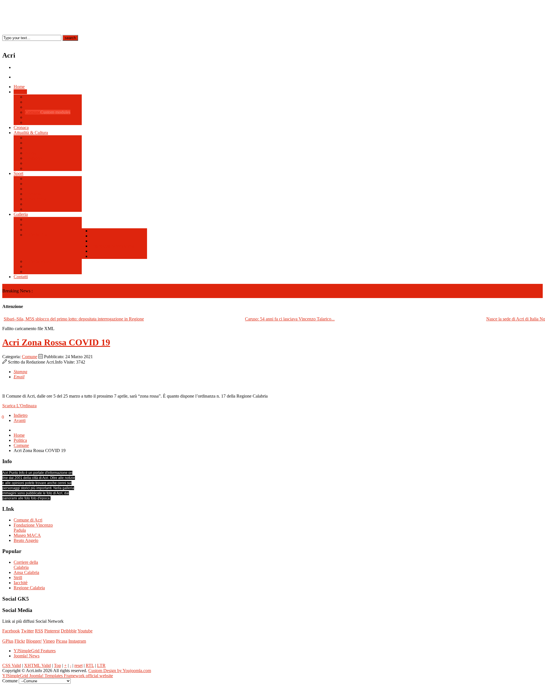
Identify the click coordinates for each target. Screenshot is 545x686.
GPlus (7, 641)
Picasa (61, 641)
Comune (29, 356)
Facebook (11, 630)
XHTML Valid (37, 665)
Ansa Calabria (26, 572)
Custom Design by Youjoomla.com (119, 670)
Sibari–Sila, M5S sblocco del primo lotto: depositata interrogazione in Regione (74, 318)
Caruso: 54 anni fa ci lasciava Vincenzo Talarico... (290, 318)
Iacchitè (21, 582)
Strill (18, 577)
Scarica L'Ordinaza (19, 405)
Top (57, 665)
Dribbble (69, 630)
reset (78, 665)
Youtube (85, 630)
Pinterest (52, 630)
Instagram (77, 641)
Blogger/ (34, 641)
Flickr (19, 641)
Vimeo (49, 641)
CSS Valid (11, 665)
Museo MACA (27, 535)
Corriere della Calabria (26, 565)
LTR (101, 665)
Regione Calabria (29, 587)
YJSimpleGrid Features (35, 650)
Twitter (27, 630)
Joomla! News (26, 655)
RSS (39, 630)
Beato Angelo (26, 540)
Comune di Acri (28, 520)
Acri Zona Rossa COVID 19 (56, 342)
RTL (90, 665)
